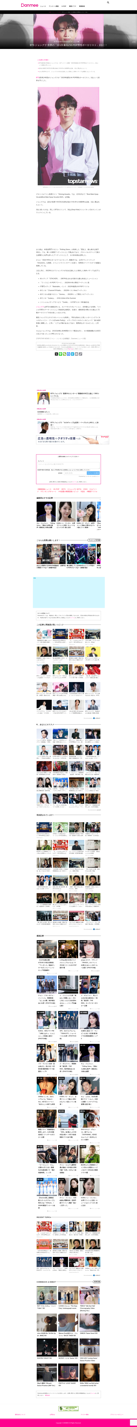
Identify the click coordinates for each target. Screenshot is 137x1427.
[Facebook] (68, 354)
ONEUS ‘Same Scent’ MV (89, 1333)
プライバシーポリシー (116, 1414)
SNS (86, 489)
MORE (96, 1282)
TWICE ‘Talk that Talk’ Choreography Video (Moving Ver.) (87, 1308)
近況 (83, 491)
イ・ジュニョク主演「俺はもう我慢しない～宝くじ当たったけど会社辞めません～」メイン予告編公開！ (68, 1000)
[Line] (60, 354)
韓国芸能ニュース (45, 489)
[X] (56, 354)
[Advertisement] (68, 231)
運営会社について (20, 1414)
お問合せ (52, 1414)
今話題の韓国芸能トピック (69, 491)
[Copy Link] (81, 354)
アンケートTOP (93, 540)
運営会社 (47, 1395)
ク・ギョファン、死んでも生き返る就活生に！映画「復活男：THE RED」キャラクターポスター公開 (89, 1000)
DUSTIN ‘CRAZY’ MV (44, 1358)
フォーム (70, 349)
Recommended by (88, 718)
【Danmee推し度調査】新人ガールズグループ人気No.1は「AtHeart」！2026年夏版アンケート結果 (46, 1203)
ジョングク (40, 307)
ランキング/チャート (49, 491)
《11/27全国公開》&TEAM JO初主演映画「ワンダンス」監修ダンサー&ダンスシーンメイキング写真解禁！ (46, 965)
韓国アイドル (92, 491)
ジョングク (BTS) (74, 489)
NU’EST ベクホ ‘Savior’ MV (68, 1358)
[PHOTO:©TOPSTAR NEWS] (90, 949)
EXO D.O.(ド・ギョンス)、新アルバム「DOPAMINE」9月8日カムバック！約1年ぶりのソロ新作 (89, 1134)
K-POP (133, 41)
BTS (37, 77)
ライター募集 (85, 1414)
